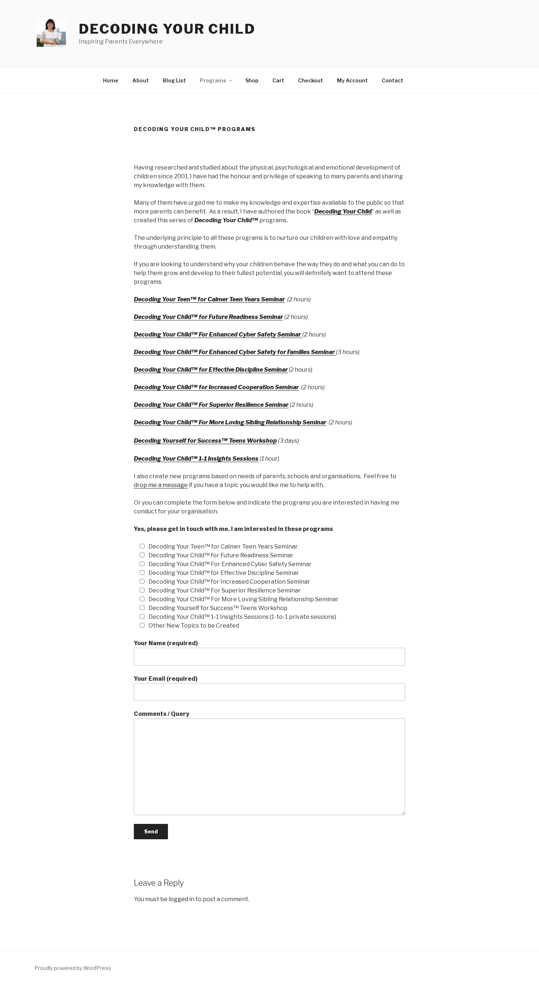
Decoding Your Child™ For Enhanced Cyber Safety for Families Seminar (235, 352)
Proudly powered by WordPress (72, 968)
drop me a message (161, 485)
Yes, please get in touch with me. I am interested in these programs (233, 528)
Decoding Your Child (167, 29)
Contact (392, 80)
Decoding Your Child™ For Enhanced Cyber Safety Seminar (218, 334)
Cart (278, 80)
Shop (251, 80)
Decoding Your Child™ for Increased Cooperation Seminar (216, 387)
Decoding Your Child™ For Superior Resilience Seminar (211, 404)
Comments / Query (161, 713)
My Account (352, 80)
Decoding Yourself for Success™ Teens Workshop (205, 440)
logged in (181, 899)
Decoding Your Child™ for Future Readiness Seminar (208, 316)
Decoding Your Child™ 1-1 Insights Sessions (196, 458)
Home (110, 80)
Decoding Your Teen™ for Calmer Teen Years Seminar (209, 299)
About (140, 80)
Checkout (310, 80)
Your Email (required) (166, 678)
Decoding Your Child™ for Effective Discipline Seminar (211, 369)
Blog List (174, 80)
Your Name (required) (166, 643)
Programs (213, 80)
